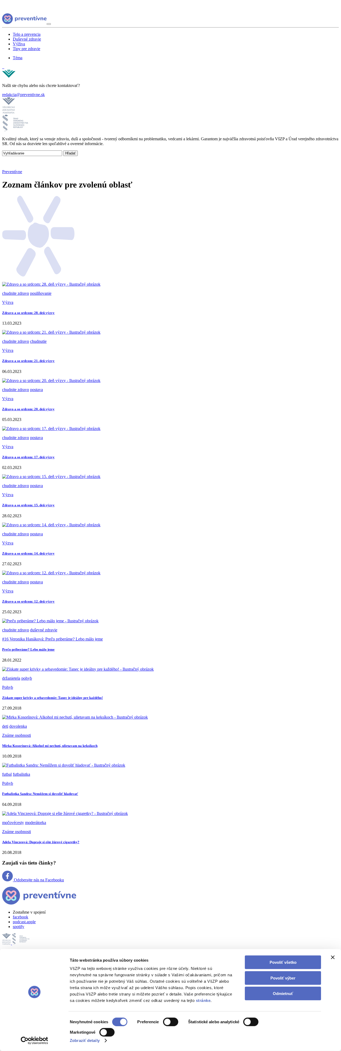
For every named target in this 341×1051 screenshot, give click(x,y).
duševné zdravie (43, 630)
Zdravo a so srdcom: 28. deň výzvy (28, 313)
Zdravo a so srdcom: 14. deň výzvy (28, 553)
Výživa (19, 44)
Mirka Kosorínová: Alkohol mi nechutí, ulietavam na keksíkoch (50, 746)
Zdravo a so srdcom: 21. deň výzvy (28, 361)
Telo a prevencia (26, 34)
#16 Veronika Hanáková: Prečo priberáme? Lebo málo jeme (52, 639)
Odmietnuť (283, 993)
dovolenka (18, 726)
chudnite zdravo (15, 293)
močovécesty (13, 822)
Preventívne (12, 171)
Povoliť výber (282, 978)
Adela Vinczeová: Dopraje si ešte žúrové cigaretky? (40, 842)
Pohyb (7, 687)
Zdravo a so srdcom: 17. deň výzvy (28, 457)
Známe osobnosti (16, 735)
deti (5, 726)
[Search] (3, 67)
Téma (17, 57)
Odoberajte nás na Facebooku (38, 880)
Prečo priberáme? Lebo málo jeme (28, 649)
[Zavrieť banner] (333, 957)
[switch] (170, 1022)
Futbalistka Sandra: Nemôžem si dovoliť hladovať (40, 794)
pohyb (26, 678)
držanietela (11, 678)
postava (36, 389)
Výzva (7, 302)
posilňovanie (40, 293)
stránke (203, 1000)
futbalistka (21, 774)
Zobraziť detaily (85, 1040)
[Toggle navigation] (49, 24)
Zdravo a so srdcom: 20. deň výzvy (28, 409)
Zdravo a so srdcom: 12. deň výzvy (28, 601)
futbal (7, 774)
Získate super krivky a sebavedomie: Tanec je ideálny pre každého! (52, 698)
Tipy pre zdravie (26, 48)
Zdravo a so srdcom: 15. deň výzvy (28, 505)
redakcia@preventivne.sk (23, 94)
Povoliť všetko (283, 962)
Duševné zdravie (27, 39)
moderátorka (35, 822)
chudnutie (38, 341)
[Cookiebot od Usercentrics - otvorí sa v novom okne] (34, 1041)
